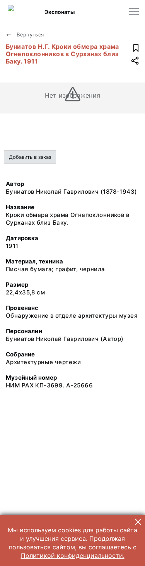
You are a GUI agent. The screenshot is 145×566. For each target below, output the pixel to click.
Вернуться (29, 34)
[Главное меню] (134, 11)
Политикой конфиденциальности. (73, 555)
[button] (138, 522)
